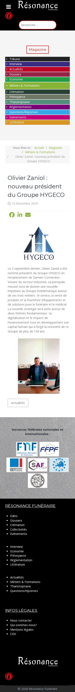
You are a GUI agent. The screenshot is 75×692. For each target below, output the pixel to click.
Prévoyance (17, 97)
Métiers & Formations (24, 85)
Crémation (16, 92)
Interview (15, 64)
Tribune (14, 59)
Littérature (16, 122)
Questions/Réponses (23, 112)
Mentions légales (22, 629)
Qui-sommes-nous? (23, 625)
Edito (14, 516)
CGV (13, 634)
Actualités (16, 69)
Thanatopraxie (19, 102)
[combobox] (37, 25)
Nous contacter (21, 620)
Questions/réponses (24, 591)
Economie (16, 79)
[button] (12, 215)
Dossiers (15, 74)
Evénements (17, 117)
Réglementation (20, 107)
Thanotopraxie (20, 586)
